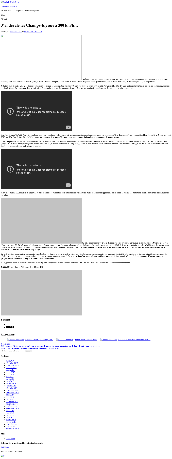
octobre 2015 (11, 368)
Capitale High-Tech (9, 6)
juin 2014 (10, 397)
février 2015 (11, 383)
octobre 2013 (11, 406)
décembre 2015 (12, 363)
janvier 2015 (11, 386)
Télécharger (5, 447)
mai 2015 (9, 377)
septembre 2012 (12, 429)
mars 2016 (10, 361)
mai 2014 (9, 399)
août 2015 (10, 370)
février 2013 (11, 420)
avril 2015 (10, 379)
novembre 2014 (12, 390)
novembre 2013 (12, 404)
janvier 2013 (11, 422)
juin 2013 (10, 413)
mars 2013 (10, 417)
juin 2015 (10, 374)
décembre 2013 (12, 402)
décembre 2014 (12, 388)
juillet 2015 (10, 372)
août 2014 (10, 395)
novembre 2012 (12, 424)
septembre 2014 (12, 392)
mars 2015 (10, 381)
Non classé (5, 344)
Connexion (10, 439)
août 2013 (10, 411)
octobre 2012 (11, 426)
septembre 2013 (12, 408)
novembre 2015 (12, 365)
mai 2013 (9, 415)
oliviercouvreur (16, 31)
